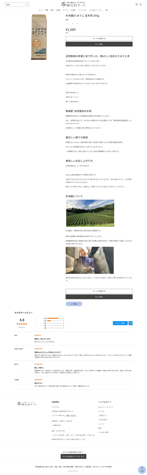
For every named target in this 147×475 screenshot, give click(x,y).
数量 (67, 20)
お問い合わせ (79, 467)
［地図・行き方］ (71, 415)
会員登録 (88, 467)
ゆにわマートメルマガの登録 (102, 467)
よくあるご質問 (103, 432)
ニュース (101, 424)
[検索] (27, 4)
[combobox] (17, 4)
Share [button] (75, 304)
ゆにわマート (75, 471)
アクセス (101, 411)
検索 (99, 428)
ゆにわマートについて (105, 407)
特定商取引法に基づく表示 (44, 467)
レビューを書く (120, 323)
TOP (142, 471)
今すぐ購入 (99, 44)
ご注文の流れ (102, 419)
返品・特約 (58, 467)
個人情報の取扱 (68, 467)
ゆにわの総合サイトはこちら (73, 456)
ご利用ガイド (102, 415)
